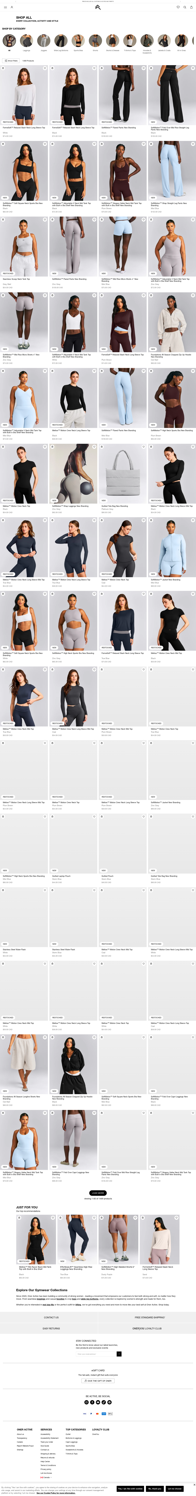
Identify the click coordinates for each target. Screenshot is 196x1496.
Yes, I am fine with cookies (130, 1489)
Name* (102, 37)
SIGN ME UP (126, 66)
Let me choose (175, 1489)
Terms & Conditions (116, 58)
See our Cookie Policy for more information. (56, 1493)
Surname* (130, 37)
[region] (98, 1489)
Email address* (106, 47)
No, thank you (155, 1489)
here (118, 60)
